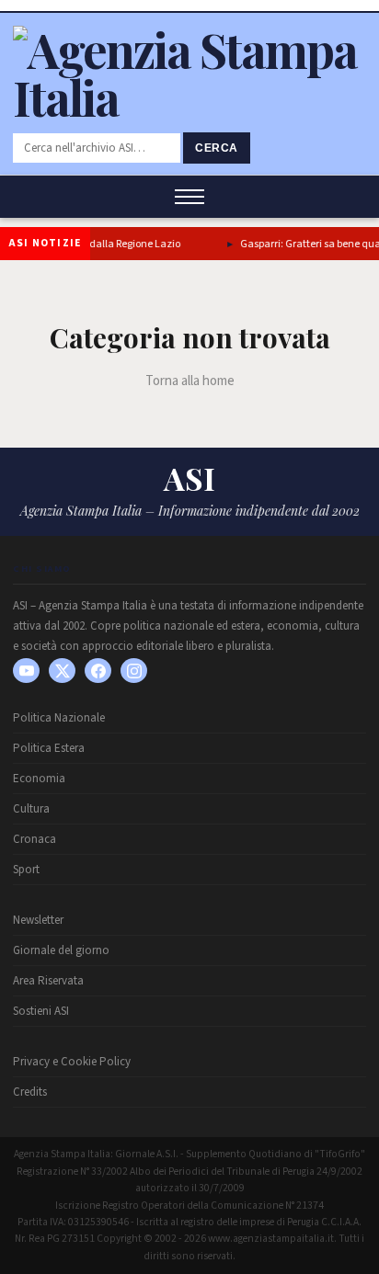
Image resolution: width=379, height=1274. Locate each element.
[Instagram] (134, 670)
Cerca (216, 148)
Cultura (31, 809)
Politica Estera (49, 748)
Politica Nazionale (59, 718)
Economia (39, 778)
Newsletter (38, 920)
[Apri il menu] (189, 196)
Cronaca (34, 839)
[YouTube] (26, 670)
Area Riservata (48, 981)
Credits (30, 1092)
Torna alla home (190, 381)
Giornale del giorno (61, 950)
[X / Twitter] (62, 670)
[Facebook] (98, 670)
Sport (26, 869)
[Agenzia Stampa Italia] (189, 97)
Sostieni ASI (41, 1011)
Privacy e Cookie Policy (72, 1061)
